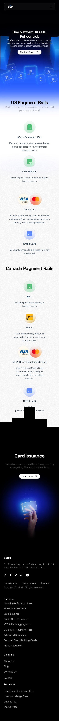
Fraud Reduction (13, 645)
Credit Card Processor (16, 619)
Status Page (11, 706)
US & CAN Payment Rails (18, 629)
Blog (6, 666)
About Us (9, 661)
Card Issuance (12, 613)
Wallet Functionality (15, 608)
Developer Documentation (18, 691)
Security (45, 583)
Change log (10, 701)
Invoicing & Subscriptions (18, 603)
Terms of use (10, 583)
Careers (8, 677)
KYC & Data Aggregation (17, 624)
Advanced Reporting (15, 635)
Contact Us (10, 671)
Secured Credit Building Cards (20, 640)
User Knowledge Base (16, 696)
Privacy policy (29, 583)
